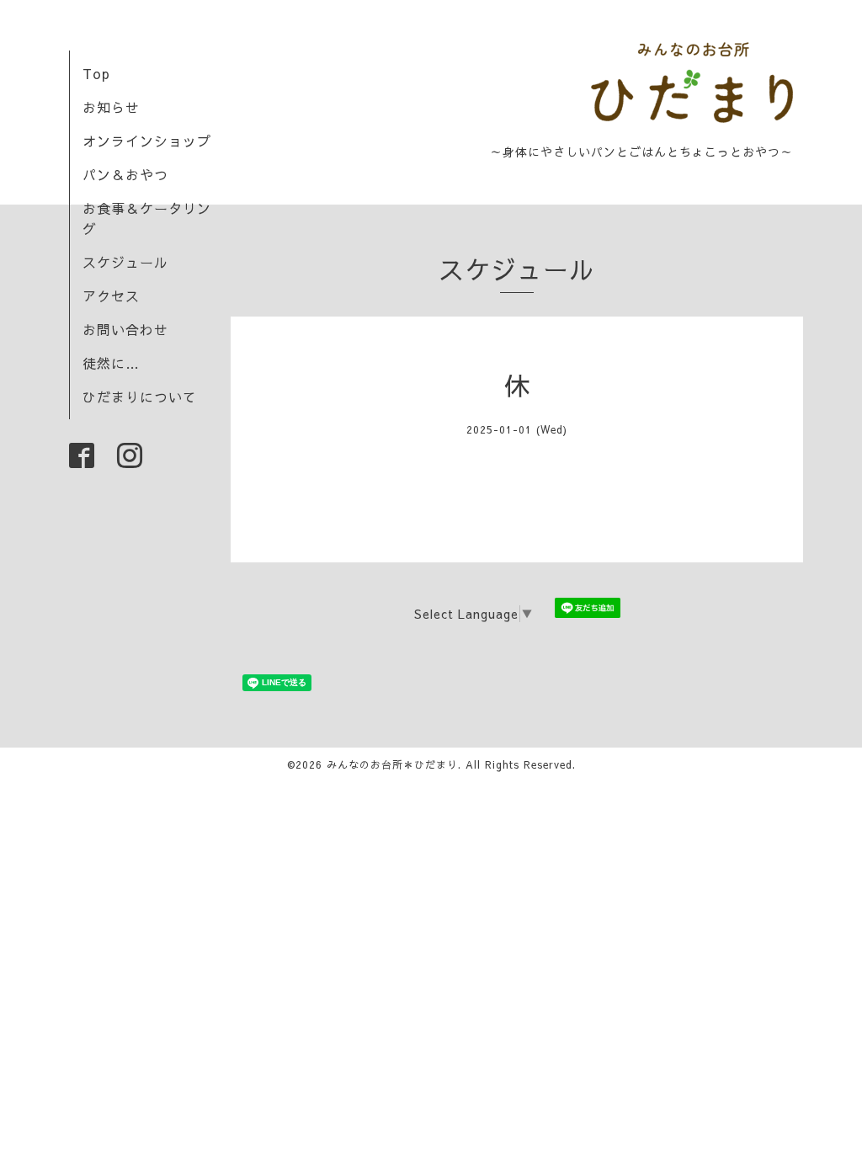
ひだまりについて (139, 396)
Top (96, 73)
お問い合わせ (125, 329)
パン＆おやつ (125, 174)
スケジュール (125, 262)
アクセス (111, 295)
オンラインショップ (146, 140)
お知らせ (111, 107)
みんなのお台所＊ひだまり (392, 764)
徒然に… (111, 363)
